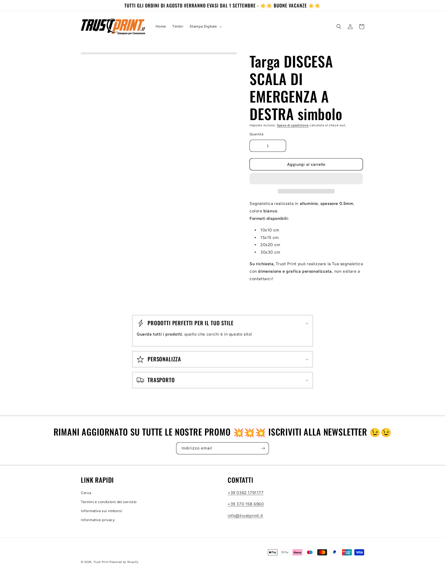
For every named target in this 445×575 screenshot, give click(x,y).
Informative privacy (98, 520)
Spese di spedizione (293, 125)
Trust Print (101, 562)
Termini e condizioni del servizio (109, 502)
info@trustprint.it (245, 515)
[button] (306, 179)
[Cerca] (339, 26)
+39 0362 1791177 (246, 492)
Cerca (86, 493)
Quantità (256, 134)
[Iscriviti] (263, 448)
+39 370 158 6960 (246, 504)
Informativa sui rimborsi (101, 511)
